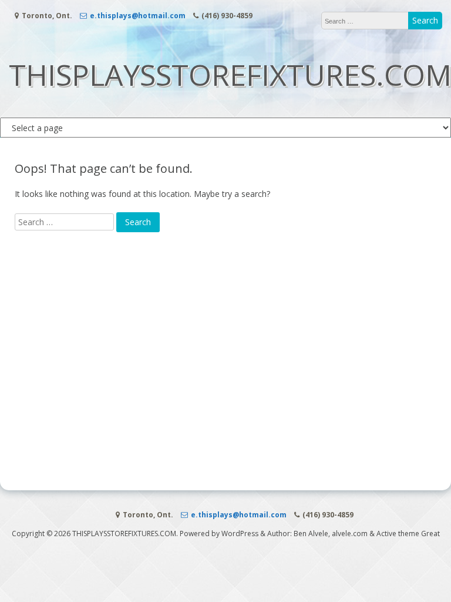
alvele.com (350, 534)
